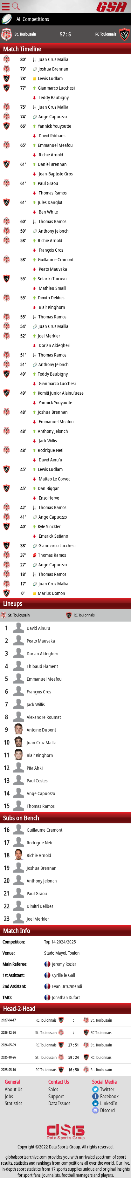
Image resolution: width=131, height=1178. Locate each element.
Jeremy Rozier (64, 964)
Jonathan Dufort (66, 997)
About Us (13, 1089)
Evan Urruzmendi (67, 986)
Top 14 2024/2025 (60, 942)
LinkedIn (108, 1103)
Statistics (13, 1103)
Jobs (9, 1096)
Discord (107, 1110)
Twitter (107, 1089)
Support (56, 1096)
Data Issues (59, 1103)
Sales (53, 1089)
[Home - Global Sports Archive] (113, 6)
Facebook (109, 1096)
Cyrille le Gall (63, 975)
